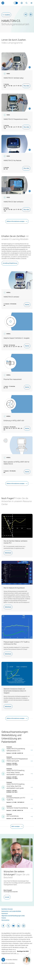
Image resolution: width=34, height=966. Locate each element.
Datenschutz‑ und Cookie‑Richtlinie (11, 911)
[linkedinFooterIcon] (18, 926)
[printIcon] (31, 14)
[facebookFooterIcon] (3, 926)
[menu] (31, 3)
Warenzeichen (5, 920)
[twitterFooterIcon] (8, 926)
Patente (3, 918)
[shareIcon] (25, 14)
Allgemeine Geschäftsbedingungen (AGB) (13, 915)
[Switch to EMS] (16, 3)
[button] (22, 3)
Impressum (4, 913)
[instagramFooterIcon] (23, 926)
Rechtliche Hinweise (7, 909)
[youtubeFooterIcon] (13, 926)
